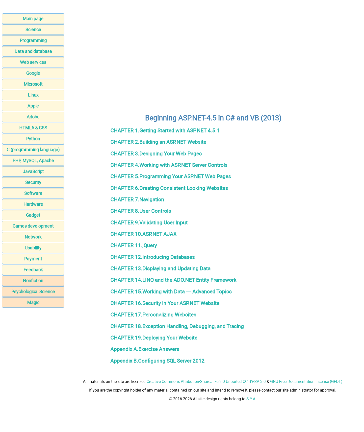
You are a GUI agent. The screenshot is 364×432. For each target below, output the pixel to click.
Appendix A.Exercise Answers (144, 349)
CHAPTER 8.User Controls (140, 211)
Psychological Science (33, 291)
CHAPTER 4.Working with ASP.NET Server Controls (169, 165)
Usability (33, 247)
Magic (33, 302)
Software (33, 193)
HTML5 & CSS (33, 127)
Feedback (33, 269)
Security (33, 182)
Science (33, 29)
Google (33, 73)
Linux (33, 95)
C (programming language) (33, 149)
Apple (33, 105)
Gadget (33, 215)
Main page (33, 18)
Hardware (33, 204)
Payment (33, 258)
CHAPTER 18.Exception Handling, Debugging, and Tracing (177, 326)
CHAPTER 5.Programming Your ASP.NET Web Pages (170, 176)
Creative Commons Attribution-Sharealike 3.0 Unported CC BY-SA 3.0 (206, 381)
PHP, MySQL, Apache (33, 160)
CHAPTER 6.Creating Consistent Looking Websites (169, 188)
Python (33, 138)
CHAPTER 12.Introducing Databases (152, 257)
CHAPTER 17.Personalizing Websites (153, 314)
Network (33, 236)
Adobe (33, 116)
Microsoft (33, 84)
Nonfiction (33, 280)
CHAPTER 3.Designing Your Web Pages (156, 153)
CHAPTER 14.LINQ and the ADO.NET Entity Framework (173, 280)
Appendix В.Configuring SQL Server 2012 (157, 361)
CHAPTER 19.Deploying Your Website (153, 337)
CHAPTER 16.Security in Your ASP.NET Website (164, 303)
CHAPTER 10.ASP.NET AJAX (143, 234)
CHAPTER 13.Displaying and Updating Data (160, 268)
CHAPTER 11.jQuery (133, 245)
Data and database (33, 51)
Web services (33, 62)
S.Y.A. (251, 399)
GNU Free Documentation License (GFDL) (306, 381)
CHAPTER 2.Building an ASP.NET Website (158, 142)
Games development (33, 226)
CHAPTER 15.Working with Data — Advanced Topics (171, 291)
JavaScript (33, 171)
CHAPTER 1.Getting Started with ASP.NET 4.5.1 (165, 130)
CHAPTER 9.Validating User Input (149, 222)
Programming (33, 40)
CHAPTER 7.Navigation (137, 199)
